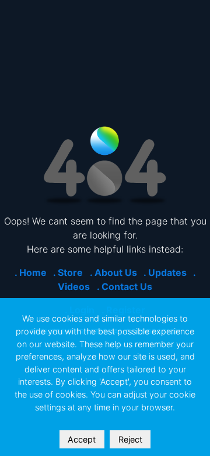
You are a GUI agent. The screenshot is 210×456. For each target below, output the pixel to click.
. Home (31, 272)
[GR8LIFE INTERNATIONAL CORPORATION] (105, 165)
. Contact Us (124, 286)
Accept (82, 439)
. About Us (113, 272)
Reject (130, 439)
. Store (68, 272)
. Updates (165, 272)
